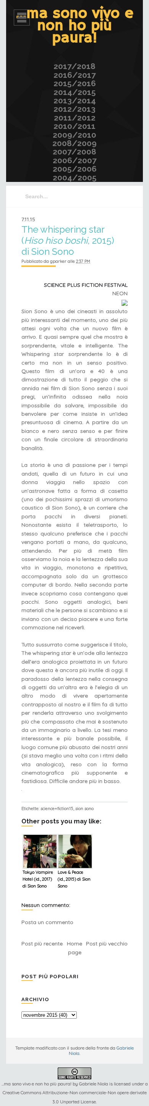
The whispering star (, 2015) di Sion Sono (67, 240)
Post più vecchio (107, 943)
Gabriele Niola (93, 1084)
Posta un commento (47, 922)
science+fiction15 (56, 808)
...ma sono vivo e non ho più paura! (74, 26)
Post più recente (42, 943)
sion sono (84, 808)
